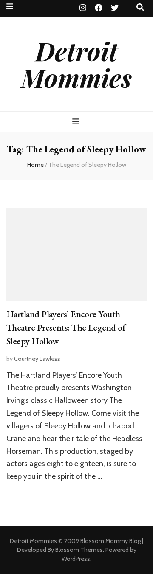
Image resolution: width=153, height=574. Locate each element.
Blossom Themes (79, 550)
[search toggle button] (140, 7)
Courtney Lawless (37, 359)
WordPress (76, 559)
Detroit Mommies (76, 64)
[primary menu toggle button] (76, 122)
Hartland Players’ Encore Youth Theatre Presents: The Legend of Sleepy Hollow (65, 327)
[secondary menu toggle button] (9, 7)
